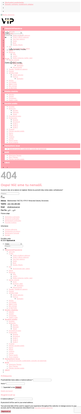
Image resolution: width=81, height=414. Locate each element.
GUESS (11, 80)
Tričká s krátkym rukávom (21, 35)
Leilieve (11, 137)
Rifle (14, 54)
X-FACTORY (13, 88)
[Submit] (5, 37)
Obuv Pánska (13, 157)
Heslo (3, 384)
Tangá (15, 114)
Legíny (15, 56)
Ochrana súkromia (11, 229)
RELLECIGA (13, 86)
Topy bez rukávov (19, 39)
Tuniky (15, 41)
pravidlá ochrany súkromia (43, 408)
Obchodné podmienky (14, 2)
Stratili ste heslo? (7, 391)
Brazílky (15, 110)
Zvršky (11, 34)
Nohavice (12, 52)
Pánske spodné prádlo (16, 131)
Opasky (11, 96)
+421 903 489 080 (13, 204)
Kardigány (20, 65)
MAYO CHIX (13, 84)
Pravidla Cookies (10, 223)
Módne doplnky (11, 91)
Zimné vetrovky (18, 75)
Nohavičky (12, 109)
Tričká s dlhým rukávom (21, 37)
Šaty (10, 47)
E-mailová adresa (7, 399)
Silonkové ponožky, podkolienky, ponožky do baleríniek (27, 149)
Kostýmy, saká (18, 64)
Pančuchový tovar (12, 146)
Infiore (11, 135)
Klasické (16, 112)
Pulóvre (15, 77)
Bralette (15, 120)
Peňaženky (12, 98)
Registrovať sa (6, 411)
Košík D (15, 125)
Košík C (15, 124)
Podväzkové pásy (15, 116)
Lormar (11, 139)
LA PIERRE (12, 82)
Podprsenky (13, 118)
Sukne (11, 50)
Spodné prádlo (11, 103)
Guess (11, 133)
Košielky (12, 107)
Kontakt (7, 235)
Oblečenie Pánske (15, 155)
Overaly (11, 71)
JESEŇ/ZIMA (13, 73)
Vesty (15, 62)
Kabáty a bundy (14, 60)
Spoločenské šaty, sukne (21, 49)
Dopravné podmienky (12, 219)
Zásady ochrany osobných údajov (19, 4)
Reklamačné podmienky (13, 221)
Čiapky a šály (13, 100)
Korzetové (16, 122)
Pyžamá (11, 129)
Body (14, 43)
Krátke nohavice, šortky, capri (22, 58)
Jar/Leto (12, 32)
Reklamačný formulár (12, 233)
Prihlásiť (18, 387)
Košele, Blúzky (18, 45)
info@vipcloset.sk (13, 207)
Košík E (15, 127)
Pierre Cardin (13, 141)
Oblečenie (9, 28)
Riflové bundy (17, 67)
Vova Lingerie (13, 142)
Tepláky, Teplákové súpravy (18, 69)
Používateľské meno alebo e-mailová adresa (17, 380)
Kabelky (11, 95)
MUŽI (7, 152)
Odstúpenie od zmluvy (12, 231)
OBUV (7, 162)
